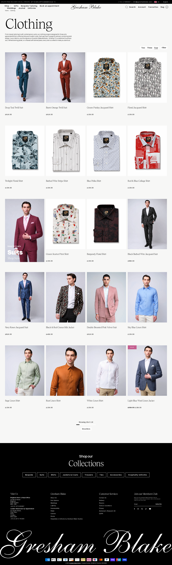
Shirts (53, 475)
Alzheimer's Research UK (107, 511)
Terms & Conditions (105, 506)
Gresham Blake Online (75, 563)
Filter (164, 48)
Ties (101, 475)
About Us (54, 498)
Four (156, 48)
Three (149, 48)
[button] (130, 7)
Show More (86, 429)
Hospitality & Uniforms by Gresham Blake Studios (67, 519)
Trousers (89, 475)
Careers (53, 513)
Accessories (116, 475)
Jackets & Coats (70, 475)
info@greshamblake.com (142, 2)
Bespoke (29, 475)
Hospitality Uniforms (137, 475)
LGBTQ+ (53, 506)
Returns (101, 503)
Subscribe (159, 504)
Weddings (54, 503)
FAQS (52, 511)
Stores (53, 516)
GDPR (101, 513)
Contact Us (102, 498)
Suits (42, 475)
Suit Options (55, 500)
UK (158, 2)
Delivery (101, 500)
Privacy (101, 508)
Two (143, 48)
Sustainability (55, 508)
